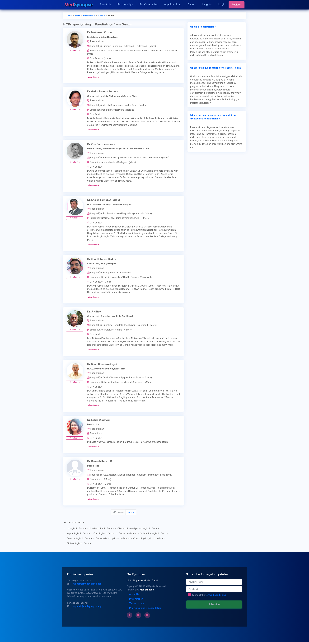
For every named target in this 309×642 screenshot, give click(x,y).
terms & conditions (215, 595)
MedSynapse (147, 589)
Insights (207, 4)
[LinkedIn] (138, 615)
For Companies (149, 4)
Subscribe (214, 604)
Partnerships (125, 4)
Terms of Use (136, 603)
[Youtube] (147, 615)
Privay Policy (136, 599)
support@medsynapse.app (86, 583)
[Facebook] (129, 615)
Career (192, 4)
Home (69, 15)
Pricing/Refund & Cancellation (145, 608)
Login (221, 4)
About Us (105, 4)
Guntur (101, 15)
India (77, 15)
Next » (131, 512)
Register (236, 4)
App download (172, 4)
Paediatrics (89, 15)
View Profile (75, 50)
